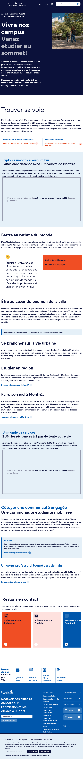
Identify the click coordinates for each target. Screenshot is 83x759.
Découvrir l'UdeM (17, 14)
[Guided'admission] (20, 692)
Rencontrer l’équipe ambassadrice (16, 553)
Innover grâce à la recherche (13, 582)
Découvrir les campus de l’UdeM (15, 385)
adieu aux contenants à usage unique (48, 332)
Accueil (4, 14)
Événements (67, 698)
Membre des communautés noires (50, 719)
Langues (70, 726)
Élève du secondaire (49, 724)
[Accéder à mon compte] (52, 4)
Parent (45, 726)
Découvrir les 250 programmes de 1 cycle (19, 143)
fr (45, 4)
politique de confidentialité (20, 755)
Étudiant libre (47, 707)
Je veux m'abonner (9, 720)
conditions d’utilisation (41, 755)
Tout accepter (44, 752)
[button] (3, 4)
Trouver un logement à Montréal (15, 417)
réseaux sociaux (59, 544)
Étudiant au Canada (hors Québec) (51, 700)
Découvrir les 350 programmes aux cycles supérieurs (60, 144)
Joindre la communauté (13, 16)
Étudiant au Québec (49, 696)
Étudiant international (50, 704)
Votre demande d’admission (66, 4)
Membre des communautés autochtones (47, 712)
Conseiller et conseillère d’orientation (51, 731)
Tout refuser (33, 752)
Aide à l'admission (69, 693)
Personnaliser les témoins (16, 752)
